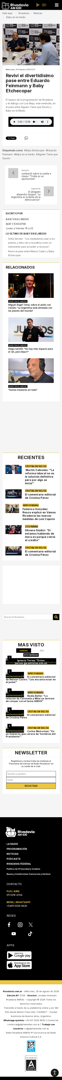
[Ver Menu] (56, 5)
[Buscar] (56, 617)
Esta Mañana (31, 526)
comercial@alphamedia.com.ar (23, 1024)
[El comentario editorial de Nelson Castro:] (15, 675)
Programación (17, 848)
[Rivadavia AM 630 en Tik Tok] (30, 933)
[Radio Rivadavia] (20, 831)
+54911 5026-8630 (17, 905)
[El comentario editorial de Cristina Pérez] (15, 713)
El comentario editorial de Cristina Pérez (40, 496)
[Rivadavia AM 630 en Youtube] (14, 933)
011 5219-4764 (14, 894)
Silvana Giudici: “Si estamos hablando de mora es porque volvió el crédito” (40, 535)
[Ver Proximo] (49, 191)
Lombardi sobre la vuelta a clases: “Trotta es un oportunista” (36, 176)
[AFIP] (31, 1046)
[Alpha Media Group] (31, 1064)
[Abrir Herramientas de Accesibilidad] (55, 1073)
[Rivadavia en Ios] (19, 965)
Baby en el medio (25, 154)
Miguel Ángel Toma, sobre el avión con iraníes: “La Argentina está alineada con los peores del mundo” (30, 307)
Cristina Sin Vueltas (35, 466)
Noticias (13, 853)
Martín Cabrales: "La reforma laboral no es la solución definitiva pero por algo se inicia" (39, 476)
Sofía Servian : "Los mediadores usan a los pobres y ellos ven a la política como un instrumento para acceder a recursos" (31, 242)
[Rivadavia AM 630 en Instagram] (22, 924)
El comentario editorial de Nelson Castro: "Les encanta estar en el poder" (31, 679)
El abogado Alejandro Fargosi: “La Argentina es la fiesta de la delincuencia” (26, 195)
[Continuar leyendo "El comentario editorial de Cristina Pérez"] (13, 493)
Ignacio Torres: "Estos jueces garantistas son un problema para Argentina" (31, 663)
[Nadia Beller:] (15, 694)
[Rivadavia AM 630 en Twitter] (33, 924)
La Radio (12, 844)
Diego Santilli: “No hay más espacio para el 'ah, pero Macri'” (30, 350)
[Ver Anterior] (13, 173)
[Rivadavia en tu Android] (19, 955)
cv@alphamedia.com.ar (36, 1028)
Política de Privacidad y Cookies (23, 869)
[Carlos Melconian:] (15, 729)
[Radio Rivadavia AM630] (15, 6)
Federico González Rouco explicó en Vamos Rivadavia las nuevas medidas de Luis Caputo (39, 514)
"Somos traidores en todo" (22, 389)
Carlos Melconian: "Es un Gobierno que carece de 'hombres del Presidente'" (31, 734)
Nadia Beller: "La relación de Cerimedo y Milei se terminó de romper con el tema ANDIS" (30, 698)
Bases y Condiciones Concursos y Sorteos (28, 874)
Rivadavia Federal (19, 863)
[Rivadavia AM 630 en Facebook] (11, 924)
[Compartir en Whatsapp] (26, 138)
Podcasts (14, 858)
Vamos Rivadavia (31, 505)
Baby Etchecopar (35, 150)
